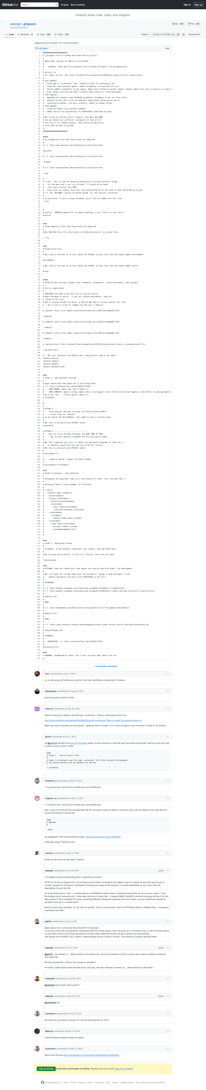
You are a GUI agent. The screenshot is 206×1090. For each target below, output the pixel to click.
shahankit (50, 978)
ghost (48, 736)
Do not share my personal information (150, 1082)
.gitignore (29, 24)
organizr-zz (51, 798)
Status (89, 1082)
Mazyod (49, 1031)
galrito (48, 921)
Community (99, 1082)
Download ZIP (194, 34)
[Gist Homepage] (10, 4)
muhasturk (50, 1013)
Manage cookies (127, 1082)
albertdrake (50, 691)
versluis (49, 853)
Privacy (73, 1082)
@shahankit (50, 1002)
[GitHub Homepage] (42, 1082)
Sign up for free (46, 1069)
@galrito (49, 954)
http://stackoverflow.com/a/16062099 (103, 837)
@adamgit (49, 985)
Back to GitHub (78, 5)
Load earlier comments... (107, 666)
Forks (63, 34)
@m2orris (52, 743)
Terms (65, 1082)
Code (11, 34)
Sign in (187, 4)
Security (81, 1082)
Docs (108, 1082)
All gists (65, 5)
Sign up (198, 4)
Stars (45, 34)
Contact (115, 1082)
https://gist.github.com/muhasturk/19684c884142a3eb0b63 (91, 1055)
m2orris (49, 708)
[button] (178, 34)
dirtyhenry (50, 781)
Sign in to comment (124, 1068)
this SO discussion (78, 743)
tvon (47, 673)
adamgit (15, 24)
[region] (103, 355)
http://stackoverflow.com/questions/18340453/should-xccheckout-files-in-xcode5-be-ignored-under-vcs (93, 720)
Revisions (27, 34)
